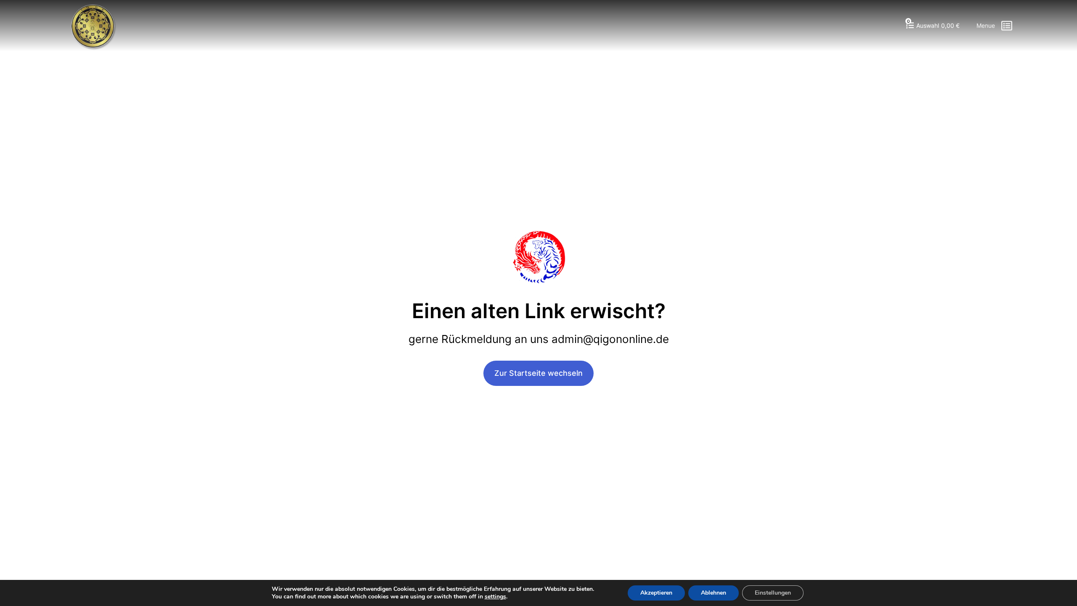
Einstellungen (773, 593)
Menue (985, 25)
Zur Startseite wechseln (538, 373)
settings (495, 597)
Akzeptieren (656, 593)
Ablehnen (713, 593)
